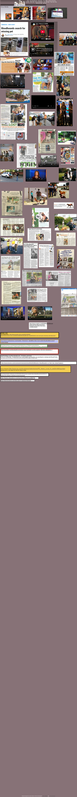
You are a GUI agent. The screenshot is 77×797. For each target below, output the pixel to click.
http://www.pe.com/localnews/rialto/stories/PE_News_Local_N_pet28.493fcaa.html (37, 369)
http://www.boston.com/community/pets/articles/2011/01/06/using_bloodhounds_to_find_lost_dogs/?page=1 (32, 363)
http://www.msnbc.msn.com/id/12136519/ (19, 334)
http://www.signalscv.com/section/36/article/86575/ (18, 378)
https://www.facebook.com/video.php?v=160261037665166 (16, 380)
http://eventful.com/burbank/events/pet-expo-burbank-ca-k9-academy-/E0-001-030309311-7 (26, 350)
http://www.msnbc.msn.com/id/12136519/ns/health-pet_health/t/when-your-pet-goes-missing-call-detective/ (28, 335)
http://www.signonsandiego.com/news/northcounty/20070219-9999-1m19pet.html (18, 358)
